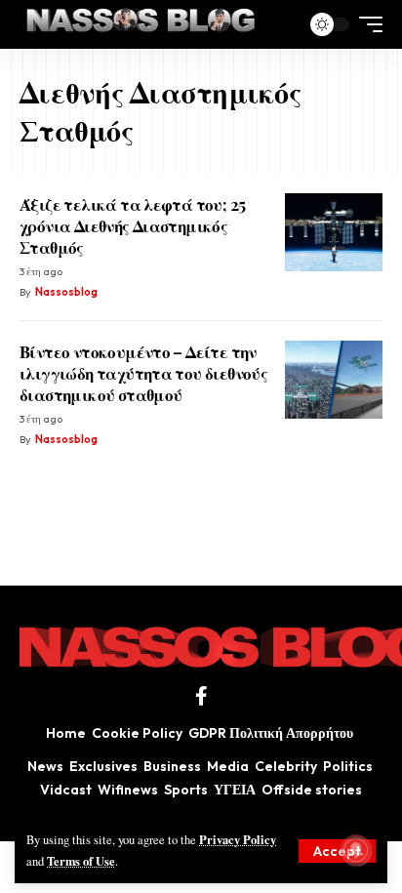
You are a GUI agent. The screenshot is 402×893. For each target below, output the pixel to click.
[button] (337, 851)
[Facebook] (201, 695)
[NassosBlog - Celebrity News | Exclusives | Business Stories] (142, 24)
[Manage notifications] (356, 850)
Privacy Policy (237, 839)
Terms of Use (81, 861)
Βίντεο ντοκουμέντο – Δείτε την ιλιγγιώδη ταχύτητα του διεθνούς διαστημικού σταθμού (143, 373)
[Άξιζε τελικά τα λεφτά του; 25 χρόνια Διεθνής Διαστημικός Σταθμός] (333, 232)
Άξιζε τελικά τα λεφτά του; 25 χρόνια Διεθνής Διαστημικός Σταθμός (132, 225)
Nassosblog (66, 292)
